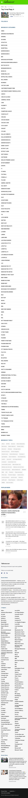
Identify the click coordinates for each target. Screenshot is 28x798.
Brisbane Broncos (6, 68)
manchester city (12, 461)
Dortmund (4, 157)
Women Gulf (4, 432)
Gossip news (4, 200)
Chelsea (3, 117)
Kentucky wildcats (6, 226)
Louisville (4, 257)
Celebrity (4, 105)
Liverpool (4, 249)
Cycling (3, 131)
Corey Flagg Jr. (10, 6)
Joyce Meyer (4, 217)
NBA (2, 306)
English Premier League (7, 160)
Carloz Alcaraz (5, 97)
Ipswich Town (5, 211)
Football (3, 174)
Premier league (12, 474)
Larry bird (4, 237)
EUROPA (3, 165)
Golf (2, 197)
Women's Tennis (5, 435)
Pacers (3, 335)
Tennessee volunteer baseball (10, 406)
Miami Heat (4, 283)
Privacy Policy (4, 791)
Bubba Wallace (5, 74)
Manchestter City (16, 464)
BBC (2, 56)
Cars (2, 102)
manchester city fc (6, 269)
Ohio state (4, 323)
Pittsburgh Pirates (6, 349)
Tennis (3, 409)
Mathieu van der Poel (19, 467)
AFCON (7, 443)
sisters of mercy (6, 381)
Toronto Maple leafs (7, 415)
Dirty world (4, 154)
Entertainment (5, 162)
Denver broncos (5, 451)
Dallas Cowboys (5, 134)
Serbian (3, 372)
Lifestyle (3, 246)
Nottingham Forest (7, 320)
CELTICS (3, 108)
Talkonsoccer (9, 2)
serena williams (5, 378)
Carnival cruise (5, 99)
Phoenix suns (5, 346)
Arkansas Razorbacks (7, 33)
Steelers (3, 398)
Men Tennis (4, 277)
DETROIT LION (4, 148)
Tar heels (4, 403)
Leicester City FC (6, 243)
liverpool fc (4, 251)
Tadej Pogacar (11, 479)
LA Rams (3, 231)
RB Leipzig (4, 358)
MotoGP (3, 297)
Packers (3, 337)
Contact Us (12, 791)
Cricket (3, 128)
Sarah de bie (21, 474)
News (2, 312)
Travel (3, 424)
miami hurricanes (6, 286)
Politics (3, 352)
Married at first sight (7, 274)
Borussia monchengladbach (9, 62)
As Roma (3, 39)
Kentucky (4, 223)
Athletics (4, 42)
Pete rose (4, 474)
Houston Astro (5, 208)
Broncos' (4, 449)
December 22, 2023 (18, 16)
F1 (1, 168)
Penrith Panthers (6, 340)
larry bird (9, 459)
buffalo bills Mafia (6, 76)
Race (2, 355)
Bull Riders (4, 79)
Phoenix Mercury (6, 343)
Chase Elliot (4, 114)
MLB (2, 294)
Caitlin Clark (5, 85)
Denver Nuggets (5, 142)
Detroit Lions (5, 454)
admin (11, 16)
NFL (2, 315)
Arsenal (3, 36)
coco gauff (4, 125)
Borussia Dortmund (7, 59)
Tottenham (4, 418)
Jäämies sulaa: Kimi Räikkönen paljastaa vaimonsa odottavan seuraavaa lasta (16, 550)
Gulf (2, 205)
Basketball (4, 48)
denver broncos (5, 140)
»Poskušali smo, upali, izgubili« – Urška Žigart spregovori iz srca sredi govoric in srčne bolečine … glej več (16, 543)
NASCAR (3, 303)
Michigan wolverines (7, 292)
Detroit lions (5, 151)
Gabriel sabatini (5, 183)
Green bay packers (6, 203)
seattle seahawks (6, 369)
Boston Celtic (5, 65)
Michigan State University (8, 289)
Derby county (5, 145)
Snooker (3, 383)
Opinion (3, 326)
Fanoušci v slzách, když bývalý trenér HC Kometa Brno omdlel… (10, 512)
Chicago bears (5, 119)
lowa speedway (5, 260)
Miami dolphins (5, 280)
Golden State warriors (7, 194)
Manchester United (6, 271)
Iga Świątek (4, 456)
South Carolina (5, 389)
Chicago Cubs (5, 122)
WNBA (2, 429)
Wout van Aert (9, 482)
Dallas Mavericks (6, 137)
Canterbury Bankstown (8, 88)
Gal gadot (4, 185)
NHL (2, 317)
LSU (2, 263)
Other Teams (5, 332)
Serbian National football (8, 375)
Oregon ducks (5, 329)
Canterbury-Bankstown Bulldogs (11, 91)
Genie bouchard (5, 188)
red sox (3, 363)
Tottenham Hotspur (7, 421)
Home (2, 6)
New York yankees (6, 309)
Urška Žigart (20, 479)
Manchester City (6, 266)
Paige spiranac (18, 472)
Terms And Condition (5, 793)
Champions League (6, 111)
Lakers (3, 234)
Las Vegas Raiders (6, 240)
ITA (2, 214)
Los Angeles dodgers (7, 254)
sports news (14, 477)
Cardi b (3, 94)
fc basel (3, 171)
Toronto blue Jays (6, 412)
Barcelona (4, 45)
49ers (2, 31)
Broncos (3, 71)
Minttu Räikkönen (16, 469)
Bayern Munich (5, 54)
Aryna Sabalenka (20, 443)
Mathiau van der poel (7, 467)
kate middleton (12, 456)
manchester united (6, 464)
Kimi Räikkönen (5, 228)
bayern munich (5, 51)
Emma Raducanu (14, 454)
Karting (3, 220)
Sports (3, 395)
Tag (5, 6)
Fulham (3, 180)
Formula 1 (4, 177)
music (3, 300)
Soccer (3, 386)
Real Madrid (4, 360)
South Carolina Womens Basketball (11, 392)
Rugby (3, 366)
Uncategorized (5, 426)
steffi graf (4, 479)
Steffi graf (4, 401)
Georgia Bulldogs (6, 191)
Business (3, 82)
